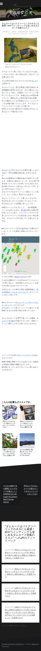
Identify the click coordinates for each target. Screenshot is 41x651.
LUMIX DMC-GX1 (23, 31)
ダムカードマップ (20, 277)
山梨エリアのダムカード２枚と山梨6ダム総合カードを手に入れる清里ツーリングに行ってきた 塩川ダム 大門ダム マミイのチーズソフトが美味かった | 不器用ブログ (20, 612)
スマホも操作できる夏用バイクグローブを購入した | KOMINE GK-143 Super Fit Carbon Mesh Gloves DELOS (10, 494)
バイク (30, 33)
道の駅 (23, 210)
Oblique (34, 644)
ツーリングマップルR (27, 355)
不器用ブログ (20, 12)
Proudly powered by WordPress (13, 644)
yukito (14, 31)
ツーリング (23, 33)
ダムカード (16, 33)
